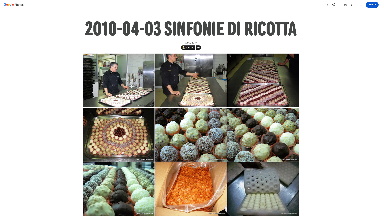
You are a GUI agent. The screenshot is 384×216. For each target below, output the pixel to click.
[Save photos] (345, 5)
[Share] (333, 5)
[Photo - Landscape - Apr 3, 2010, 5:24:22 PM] (191, 189)
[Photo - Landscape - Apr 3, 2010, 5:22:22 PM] (118, 135)
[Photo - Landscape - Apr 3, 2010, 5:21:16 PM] (118, 80)
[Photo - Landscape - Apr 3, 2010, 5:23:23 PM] (191, 135)
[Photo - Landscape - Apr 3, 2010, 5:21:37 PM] (191, 80)
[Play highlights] (327, 4)
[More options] (351, 5)
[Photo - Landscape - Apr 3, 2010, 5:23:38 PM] (263, 135)
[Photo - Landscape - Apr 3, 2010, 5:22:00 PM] (263, 80)
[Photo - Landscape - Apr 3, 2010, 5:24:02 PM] (118, 189)
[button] (361, 5)
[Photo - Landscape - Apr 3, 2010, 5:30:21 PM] (263, 189)
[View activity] (339, 5)
